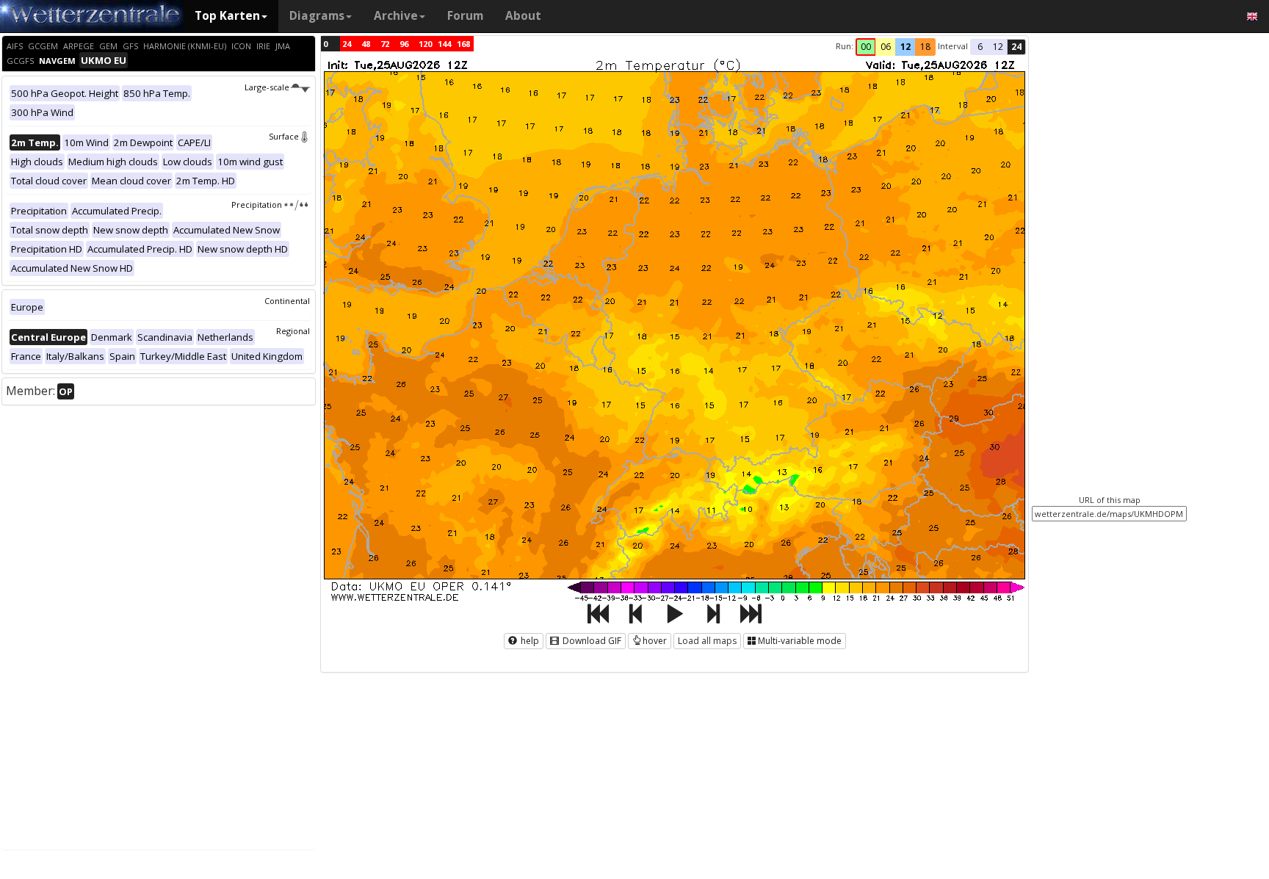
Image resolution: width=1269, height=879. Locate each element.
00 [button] (866, 46)
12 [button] (905, 46)
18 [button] (925, 46)
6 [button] (980, 46)
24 (346, 43)
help (528, 640)
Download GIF (590, 640)
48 (365, 43)
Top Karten (227, 15)
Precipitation (256, 204)
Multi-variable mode (800, 640)
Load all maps (707, 640)
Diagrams (316, 15)
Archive (396, 15)
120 (425, 43)
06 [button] (886, 46)
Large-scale (267, 87)
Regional (293, 330)
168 (463, 43)
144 (444, 43)
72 (384, 43)
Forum (465, 15)
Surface (284, 136)
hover (655, 640)
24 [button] (1016, 46)
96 (404, 43)
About (523, 15)
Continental (287, 300)
